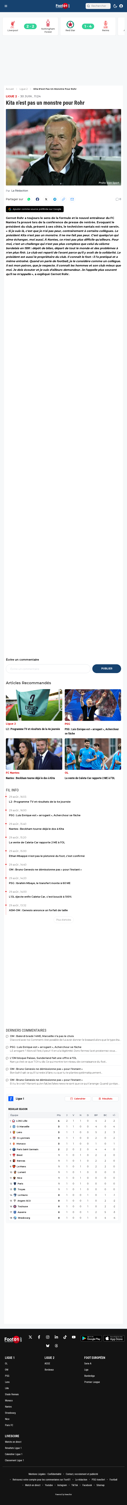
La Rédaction (19, 190)
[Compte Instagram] (48, 1337)
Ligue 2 (11, 96)
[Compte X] (30, 1337)
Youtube (49, 1485)
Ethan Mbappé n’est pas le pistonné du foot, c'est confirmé (47, 856)
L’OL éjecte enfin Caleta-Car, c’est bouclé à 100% (40, 896)
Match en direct (32, 1485)
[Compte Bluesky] (48, 1346)
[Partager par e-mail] (72, 199)
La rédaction (81, 1479)
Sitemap (100, 1485)
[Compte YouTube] (74, 1337)
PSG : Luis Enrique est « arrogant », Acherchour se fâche (45, 815)
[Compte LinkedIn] (56, 1337)
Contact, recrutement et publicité (82, 1474)
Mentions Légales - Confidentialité (44, 1474)
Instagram (62, 1485)
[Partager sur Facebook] (37, 199)
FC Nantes (12, 772)
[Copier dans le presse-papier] (63, 199)
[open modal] (121, 6)
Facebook (87, 1485)
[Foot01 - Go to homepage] (14, 1341)
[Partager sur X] (46, 199)
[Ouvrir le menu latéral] (6, 6)
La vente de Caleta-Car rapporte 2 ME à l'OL (37, 842)
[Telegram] (55, 199)
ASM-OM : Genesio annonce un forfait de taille (38, 910)
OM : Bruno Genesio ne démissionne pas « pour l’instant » (45, 869)
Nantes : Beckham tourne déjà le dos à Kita (36, 828)
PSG (67, 723)
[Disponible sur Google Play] (91, 1338)
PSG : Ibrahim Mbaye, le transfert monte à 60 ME (39, 883)
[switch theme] (115, 6)
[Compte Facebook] (39, 1337)
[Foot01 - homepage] (63, 6)
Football (113, 1479)
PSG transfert (98, 1479)
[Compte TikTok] (65, 1337)
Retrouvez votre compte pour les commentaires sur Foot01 (42, 1479)
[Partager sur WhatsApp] (29, 199)
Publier (106, 668)
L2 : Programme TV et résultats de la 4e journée (40, 801)
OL (66, 772)
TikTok (74, 1485)
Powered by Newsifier (63, 1494)
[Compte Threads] (56, 1346)
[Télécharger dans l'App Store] (114, 1338)
